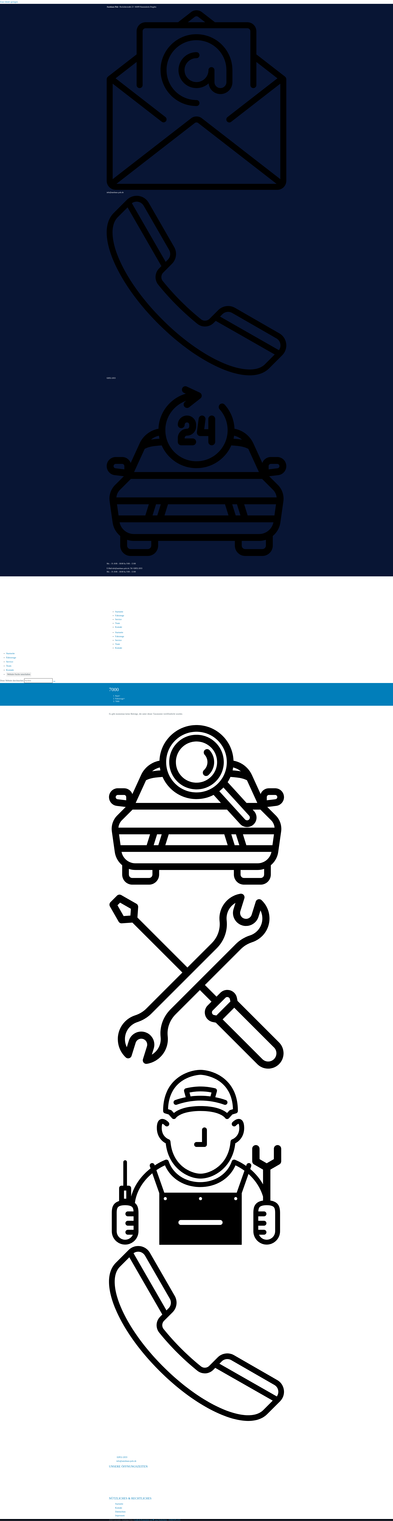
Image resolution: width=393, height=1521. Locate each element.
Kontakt (118, 627)
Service (118, 619)
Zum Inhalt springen (9, 2)
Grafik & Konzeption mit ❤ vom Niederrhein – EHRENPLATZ (157, 1520)
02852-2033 (111, 378)
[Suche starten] (54, 681)
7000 (117, 701)
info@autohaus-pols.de (115, 192)
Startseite (119, 612)
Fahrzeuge (119, 615)
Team (117, 623)
